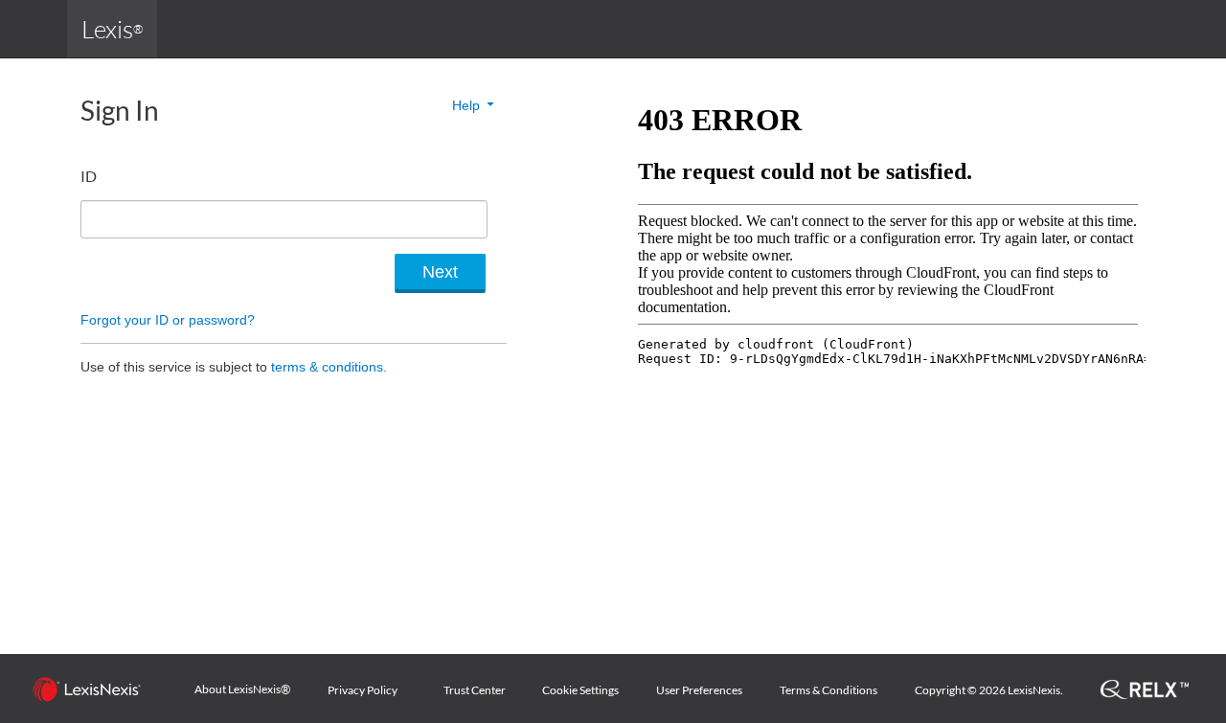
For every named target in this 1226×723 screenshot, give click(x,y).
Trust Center (474, 690)
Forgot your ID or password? (167, 320)
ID (88, 176)
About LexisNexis (242, 689)
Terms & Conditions (828, 690)
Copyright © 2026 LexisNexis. (989, 690)
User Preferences (699, 690)
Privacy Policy (362, 690)
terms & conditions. (329, 366)
